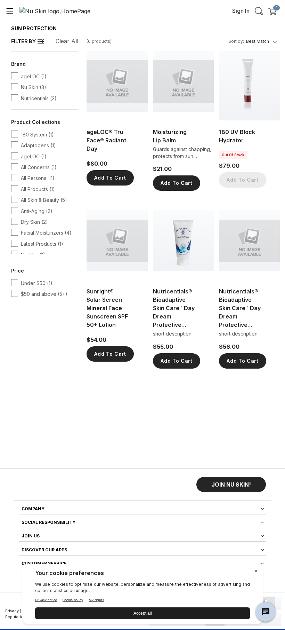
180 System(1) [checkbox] (37, 134)
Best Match (257, 41)
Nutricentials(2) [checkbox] (39, 98)
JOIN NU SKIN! (231, 484)
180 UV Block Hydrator (237, 136)
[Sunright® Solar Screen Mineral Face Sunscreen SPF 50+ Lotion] (117, 245)
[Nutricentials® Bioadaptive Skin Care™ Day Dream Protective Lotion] (249, 245)
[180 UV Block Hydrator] (249, 85)
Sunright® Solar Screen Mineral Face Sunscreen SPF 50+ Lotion (107, 308)
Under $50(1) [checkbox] (36, 283)
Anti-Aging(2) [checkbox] (36, 211)
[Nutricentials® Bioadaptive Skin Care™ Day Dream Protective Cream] (183, 245)
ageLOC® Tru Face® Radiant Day (106, 140)
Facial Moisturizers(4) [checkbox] (46, 233)
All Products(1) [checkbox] (38, 189)
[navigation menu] (10, 11)
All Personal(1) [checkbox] (38, 178)
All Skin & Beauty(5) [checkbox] (44, 200)
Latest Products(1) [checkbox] (42, 244)
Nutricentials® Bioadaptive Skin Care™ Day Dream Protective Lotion (240, 308)
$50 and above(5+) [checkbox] (44, 294)
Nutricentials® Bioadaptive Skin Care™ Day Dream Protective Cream (174, 308)
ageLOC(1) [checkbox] (34, 76)
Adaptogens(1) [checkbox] (38, 145)
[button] (231, 484)
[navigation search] (259, 11)
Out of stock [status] (233, 155)
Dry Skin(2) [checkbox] (34, 222)
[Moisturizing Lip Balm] (183, 85)
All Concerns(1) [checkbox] (39, 167)
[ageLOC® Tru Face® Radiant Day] (117, 85)
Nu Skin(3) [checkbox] (33, 87)
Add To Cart (110, 178)
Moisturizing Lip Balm (170, 136)
